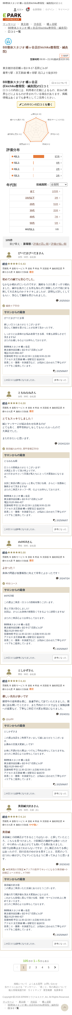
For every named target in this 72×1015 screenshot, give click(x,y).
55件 (55, 204)
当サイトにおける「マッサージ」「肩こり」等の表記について (36, 987)
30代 (32, 210)
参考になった (60, 380)
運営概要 (47, 990)
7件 (56, 216)
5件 (56, 223)
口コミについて (59, 83)
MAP (65, 56)
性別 (19, 9)
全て (32, 191)
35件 (55, 210)
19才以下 (30, 198)
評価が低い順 (58, 243)
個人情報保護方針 (17, 990)
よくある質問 (35, 984)
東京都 (25, 24)
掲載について (20, 984)
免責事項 (58, 990)
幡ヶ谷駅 (52, 24)
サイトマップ (34, 990)
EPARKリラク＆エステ (12, 17)
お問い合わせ (50, 984)
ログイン (49, 9)
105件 (55, 191)
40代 (32, 216)
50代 (32, 223)
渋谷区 (38, 24)
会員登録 (37, 9)
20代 (32, 204)
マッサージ (9, 24)
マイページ (63, 9)
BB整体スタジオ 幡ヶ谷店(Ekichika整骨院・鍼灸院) (37, 27)
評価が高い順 (41, 243)
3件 (56, 198)
